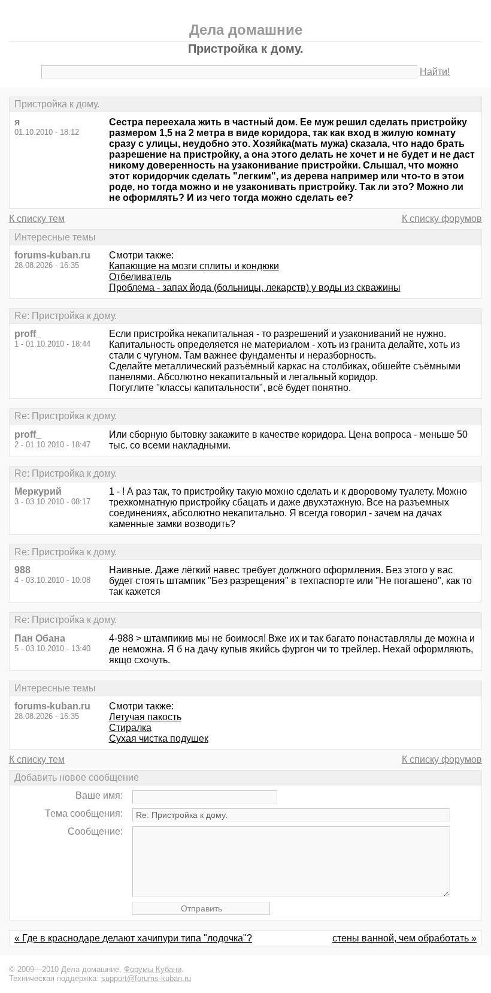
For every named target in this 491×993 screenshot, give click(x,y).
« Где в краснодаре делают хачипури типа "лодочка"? (133, 938)
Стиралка (130, 728)
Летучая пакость (145, 717)
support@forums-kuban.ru (146, 978)
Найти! (435, 72)
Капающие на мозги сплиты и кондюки (194, 266)
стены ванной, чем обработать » (404, 938)
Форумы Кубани (152, 969)
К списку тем (37, 218)
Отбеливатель (140, 277)
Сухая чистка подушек (158, 738)
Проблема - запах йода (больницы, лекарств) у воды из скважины (255, 287)
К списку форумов (442, 218)
